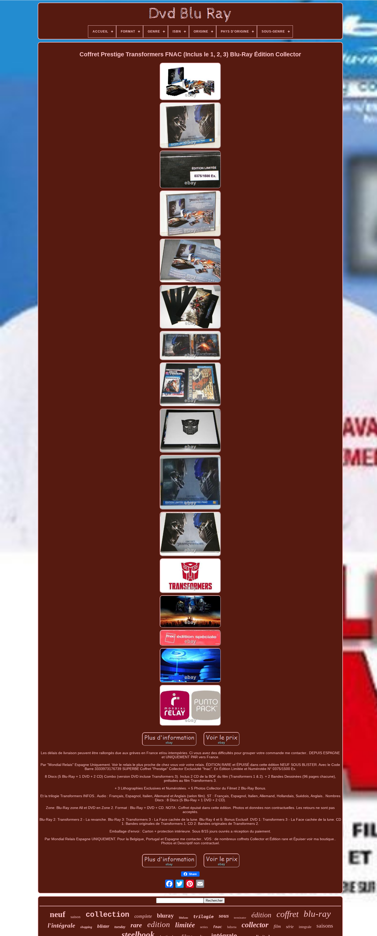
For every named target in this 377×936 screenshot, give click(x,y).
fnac (217, 926)
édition (261, 915)
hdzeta (231, 927)
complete (143, 916)
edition (158, 924)
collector (255, 924)
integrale (305, 927)
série (290, 926)
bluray (165, 915)
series (204, 927)
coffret (287, 914)
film (277, 926)
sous (224, 916)
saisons (324, 925)
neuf (57, 914)
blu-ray (317, 914)
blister (103, 926)
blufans (183, 917)
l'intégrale (61, 925)
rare (136, 925)
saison (76, 917)
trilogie (203, 916)
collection (107, 915)
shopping (86, 927)
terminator (240, 917)
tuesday (119, 927)
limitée (185, 925)
